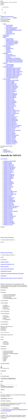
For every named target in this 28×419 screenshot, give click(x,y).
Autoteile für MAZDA (11, 118)
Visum (4, 23)
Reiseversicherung (10, 44)
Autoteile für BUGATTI (11, 85)
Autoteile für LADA (10, 109)
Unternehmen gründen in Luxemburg (14, 74)
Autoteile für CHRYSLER (11, 87)
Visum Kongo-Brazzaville (11, 27)
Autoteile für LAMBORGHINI (13, 110)
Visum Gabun (9, 26)
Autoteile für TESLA (10, 138)
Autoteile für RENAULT (11, 124)
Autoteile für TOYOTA (11, 140)
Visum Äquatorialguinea (11, 28)
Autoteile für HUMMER (11, 102)
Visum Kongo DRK (10, 33)
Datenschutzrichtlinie (6, 410)
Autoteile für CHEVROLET (12, 86)
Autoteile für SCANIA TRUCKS (13, 130)
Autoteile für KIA (10, 108)
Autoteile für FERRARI (11, 97)
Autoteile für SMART (10, 134)
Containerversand (10, 64)
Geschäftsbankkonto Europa (12, 77)
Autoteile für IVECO (10, 104)
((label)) (2, 385)
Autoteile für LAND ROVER (12, 113)
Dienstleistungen (6, 45)
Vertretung (8, 50)
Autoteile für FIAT (10, 98)
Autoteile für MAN (10, 115)
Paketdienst (5, 53)
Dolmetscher (8, 52)
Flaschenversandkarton (11, 55)
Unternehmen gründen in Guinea (13, 70)
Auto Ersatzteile (6, 79)
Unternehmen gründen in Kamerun (13, 68)
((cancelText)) (3, 378)
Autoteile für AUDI (10, 81)
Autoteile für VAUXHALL (12, 142)
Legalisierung (6, 34)
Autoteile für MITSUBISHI (12, 120)
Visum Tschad (9, 31)
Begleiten (8, 49)
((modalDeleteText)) (11, 378)
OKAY (15, 17)
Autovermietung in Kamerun (12, 42)
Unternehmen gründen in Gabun (13, 69)
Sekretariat (8, 47)
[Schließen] (3, 147)
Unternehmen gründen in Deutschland (14, 71)
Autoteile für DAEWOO (11, 91)
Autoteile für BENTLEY (11, 83)
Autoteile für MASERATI (11, 116)
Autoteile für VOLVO (11, 143)
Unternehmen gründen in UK (12, 76)
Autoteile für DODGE (11, 96)
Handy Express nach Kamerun (7, 237)
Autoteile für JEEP (10, 107)
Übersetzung (6, 36)
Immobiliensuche (9, 48)
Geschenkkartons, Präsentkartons (13, 58)
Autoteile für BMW (10, 82)
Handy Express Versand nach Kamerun (14, 60)
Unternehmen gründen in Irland (13, 72)
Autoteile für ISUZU (10, 103)
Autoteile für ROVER (10, 127)
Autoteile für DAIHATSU (11, 93)
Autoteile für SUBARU (11, 136)
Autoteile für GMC (10, 99)
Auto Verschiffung (10, 65)
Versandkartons (9, 54)
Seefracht (5, 63)
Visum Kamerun (9, 25)
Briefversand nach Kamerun (7, 252)
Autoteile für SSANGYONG (12, 135)
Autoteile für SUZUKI (11, 137)
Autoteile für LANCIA (11, 112)
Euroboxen (8, 56)
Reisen (4, 37)
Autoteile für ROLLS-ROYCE (12, 126)
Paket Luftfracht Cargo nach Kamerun (14, 61)
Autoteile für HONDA (11, 101)
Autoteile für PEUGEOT (11, 123)
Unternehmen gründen (8, 66)
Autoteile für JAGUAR (11, 105)
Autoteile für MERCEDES (12, 119)
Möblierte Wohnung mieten (12, 41)
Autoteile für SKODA (11, 132)
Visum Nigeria (9, 32)
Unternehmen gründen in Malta (12, 75)
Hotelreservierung (10, 39)
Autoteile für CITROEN (11, 88)
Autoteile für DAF (10, 92)
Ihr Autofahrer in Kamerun (11, 43)
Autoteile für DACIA (10, 90)
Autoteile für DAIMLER (11, 94)
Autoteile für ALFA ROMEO (12, 80)
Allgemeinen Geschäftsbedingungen (17, 409)
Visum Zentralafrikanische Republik (13, 30)
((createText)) (10, 386)
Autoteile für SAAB (10, 129)
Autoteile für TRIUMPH (11, 141)
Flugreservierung (9, 38)
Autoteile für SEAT (10, 131)
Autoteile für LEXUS (10, 114)
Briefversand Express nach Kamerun (14, 59)
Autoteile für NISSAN (11, 121)
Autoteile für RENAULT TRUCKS (14, 125)
